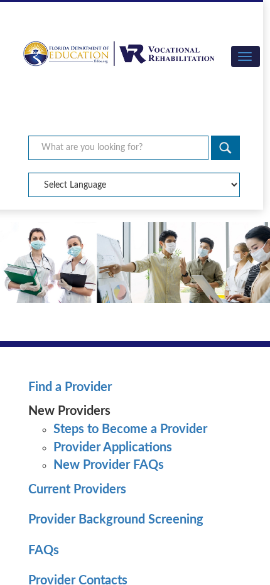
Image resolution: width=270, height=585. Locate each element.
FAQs (43, 550)
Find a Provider (70, 387)
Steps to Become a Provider (130, 429)
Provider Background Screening (115, 519)
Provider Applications (112, 447)
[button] (245, 56)
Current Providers (77, 489)
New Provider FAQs (108, 465)
